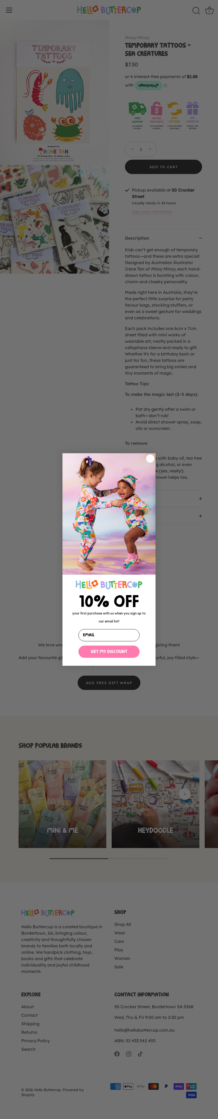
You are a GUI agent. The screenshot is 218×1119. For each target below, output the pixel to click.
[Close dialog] (150, 458)
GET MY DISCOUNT (109, 651)
